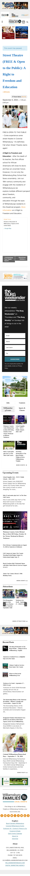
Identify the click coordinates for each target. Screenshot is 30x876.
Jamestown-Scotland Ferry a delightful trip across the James (14, 657)
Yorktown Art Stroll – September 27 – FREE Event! (21, 602)
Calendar (23, 21)
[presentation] (9, 419)
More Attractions (19, 621)
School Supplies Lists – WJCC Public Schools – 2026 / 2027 (20, 428)
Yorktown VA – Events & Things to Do (15, 828)
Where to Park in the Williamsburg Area (15, 674)
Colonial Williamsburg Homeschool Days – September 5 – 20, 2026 (14, 755)
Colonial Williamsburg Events (15, 826)
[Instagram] (5, 815)
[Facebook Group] (21, 815)
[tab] (8, 403)
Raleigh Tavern (7, 219)
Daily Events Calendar (15, 833)
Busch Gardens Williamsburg (15, 823)
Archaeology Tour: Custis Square (8, 259)
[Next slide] (25, 604)
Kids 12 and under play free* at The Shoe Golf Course (8, 453)
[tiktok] (18, 815)
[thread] (28, 815)
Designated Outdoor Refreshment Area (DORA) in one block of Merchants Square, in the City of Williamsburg (14, 719)
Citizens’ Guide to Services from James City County (16, 666)
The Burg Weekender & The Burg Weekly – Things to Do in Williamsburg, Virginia (21, 456)
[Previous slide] (4, 604)
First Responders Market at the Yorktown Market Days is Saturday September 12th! (8, 604)
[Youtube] (11, 815)
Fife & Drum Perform (22, 258)
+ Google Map (7, 228)
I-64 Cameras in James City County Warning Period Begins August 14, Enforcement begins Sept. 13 (13, 555)
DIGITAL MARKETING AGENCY (15, 865)
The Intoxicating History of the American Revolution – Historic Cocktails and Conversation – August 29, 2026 (14, 701)
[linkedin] (25, 815)
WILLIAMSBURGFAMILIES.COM (15, 863)
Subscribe (15, 359)
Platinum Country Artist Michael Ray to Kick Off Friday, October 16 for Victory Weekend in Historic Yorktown (8, 431)
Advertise (15, 838)
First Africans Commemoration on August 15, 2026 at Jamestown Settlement (15, 546)
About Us (15, 836)
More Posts (21, 772)
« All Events (6, 92)
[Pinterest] (8, 815)
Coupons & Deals (15, 831)
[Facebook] (1, 815)
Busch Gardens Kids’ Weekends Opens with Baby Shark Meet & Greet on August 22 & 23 (15, 565)
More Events (20, 465)
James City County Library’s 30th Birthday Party (12, 574)
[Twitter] (15, 815)
